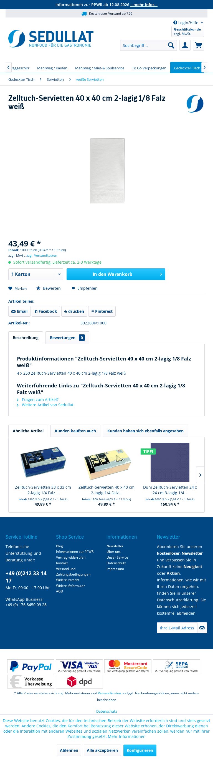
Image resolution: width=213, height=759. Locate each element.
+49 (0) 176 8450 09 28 (26, 604)
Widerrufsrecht (67, 580)
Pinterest (103, 311)
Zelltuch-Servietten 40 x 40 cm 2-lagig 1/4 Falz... (106, 490)
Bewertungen (66, 337)
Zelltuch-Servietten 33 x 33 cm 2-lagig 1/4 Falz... (43, 490)
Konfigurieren (140, 750)
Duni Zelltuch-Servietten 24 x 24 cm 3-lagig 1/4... (170, 490)
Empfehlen (87, 288)
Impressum (115, 568)
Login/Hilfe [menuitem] (188, 22)
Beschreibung (26, 337)
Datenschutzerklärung (177, 599)
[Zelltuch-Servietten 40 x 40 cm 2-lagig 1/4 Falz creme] (107, 462)
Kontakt (62, 563)
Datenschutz (116, 563)
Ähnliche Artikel (28, 430)
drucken (75, 311)
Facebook (47, 311)
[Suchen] (171, 45)
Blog (59, 546)
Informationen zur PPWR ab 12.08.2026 (106, 4)
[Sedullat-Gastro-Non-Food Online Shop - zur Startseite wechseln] (50, 38)
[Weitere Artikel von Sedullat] (195, 104)
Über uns (113, 551)
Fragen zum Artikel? (40, 399)
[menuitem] (148, 45)
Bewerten (52, 288)
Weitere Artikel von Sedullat (47, 404)
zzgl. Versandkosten (41, 255)
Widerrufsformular (70, 585)
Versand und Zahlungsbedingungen (73, 571)
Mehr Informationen (127, 736)
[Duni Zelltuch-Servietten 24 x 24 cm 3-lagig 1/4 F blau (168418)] (170, 462)
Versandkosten (109, 693)
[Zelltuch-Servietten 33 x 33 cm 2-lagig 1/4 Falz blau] (43, 462)
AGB (59, 591)
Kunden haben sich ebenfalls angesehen (145, 430)
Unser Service (117, 557)
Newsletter (114, 546)
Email (21, 311)
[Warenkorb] (198, 45)
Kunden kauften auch (75, 430)
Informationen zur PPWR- (75, 551)
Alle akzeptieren (102, 750)
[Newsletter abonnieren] (202, 627)
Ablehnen (69, 750)
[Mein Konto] (185, 45)
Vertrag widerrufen (70, 557)
